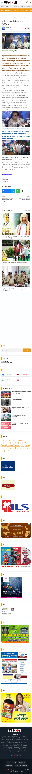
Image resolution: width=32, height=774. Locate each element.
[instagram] (20, 755)
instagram (24, 379)
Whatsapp (18, 191)
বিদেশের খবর (29, 6)
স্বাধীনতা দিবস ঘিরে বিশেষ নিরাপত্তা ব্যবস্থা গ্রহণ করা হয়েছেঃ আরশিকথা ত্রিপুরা (15, 289)
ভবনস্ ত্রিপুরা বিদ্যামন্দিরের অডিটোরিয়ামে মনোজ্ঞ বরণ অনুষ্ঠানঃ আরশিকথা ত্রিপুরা (21, 392)
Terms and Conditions (21, 765)
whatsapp (9, 379)
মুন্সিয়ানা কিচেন (9, 448)
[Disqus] (16, 316)
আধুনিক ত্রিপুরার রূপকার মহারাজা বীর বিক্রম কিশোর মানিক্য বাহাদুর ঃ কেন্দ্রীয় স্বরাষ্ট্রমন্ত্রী (16, 237)
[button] (30, 2)
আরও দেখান (28, 210)
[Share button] (22, 191)
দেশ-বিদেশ (25, 442)
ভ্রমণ (3, 448)
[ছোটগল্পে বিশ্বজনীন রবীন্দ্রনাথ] (6, 402)
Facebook (7, 191)
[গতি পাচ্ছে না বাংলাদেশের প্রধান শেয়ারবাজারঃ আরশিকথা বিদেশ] (6, 417)
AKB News (9, 6)
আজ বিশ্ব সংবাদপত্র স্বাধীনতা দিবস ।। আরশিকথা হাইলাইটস (21, 423)
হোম (2, 18)
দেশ (20, 442)
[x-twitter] (17, 755)
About (14, 762)
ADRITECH (20, 771)
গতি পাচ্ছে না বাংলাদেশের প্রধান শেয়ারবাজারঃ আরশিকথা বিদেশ (20, 416)
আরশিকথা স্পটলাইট (12, 440)
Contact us (22, 762)
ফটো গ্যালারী (17, 445)
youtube (25, 374)
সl (2, 450)
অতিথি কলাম (4, 440)
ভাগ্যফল (27, 445)
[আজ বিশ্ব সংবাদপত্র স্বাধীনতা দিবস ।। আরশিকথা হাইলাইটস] (6, 425)
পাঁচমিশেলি (4, 445)
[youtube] (15, 755)
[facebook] (12, 755)
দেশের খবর (23, 6)
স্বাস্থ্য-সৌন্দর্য (26, 448)
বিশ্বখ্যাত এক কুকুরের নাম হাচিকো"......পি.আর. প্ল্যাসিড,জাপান (20, 408)
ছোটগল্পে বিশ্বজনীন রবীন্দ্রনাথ (17, 399)
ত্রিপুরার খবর (16, 6)
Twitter (13, 191)
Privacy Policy (8, 765)
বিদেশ (22, 445)
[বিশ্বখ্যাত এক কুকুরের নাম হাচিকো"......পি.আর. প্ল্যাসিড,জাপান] (6, 410)
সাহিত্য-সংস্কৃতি (19, 448)
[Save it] (24, 29)
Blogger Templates (16, 769)
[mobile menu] (2, 2)
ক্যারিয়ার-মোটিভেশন (5, 442)
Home (3, 6)
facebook (9, 374)
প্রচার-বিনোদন (10, 445)
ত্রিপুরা (6, 18)
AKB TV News (8, 450)
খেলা (12, 442)
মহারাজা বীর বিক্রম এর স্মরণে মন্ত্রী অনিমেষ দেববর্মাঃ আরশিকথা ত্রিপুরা (15, 263)
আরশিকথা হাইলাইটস (21, 440)
